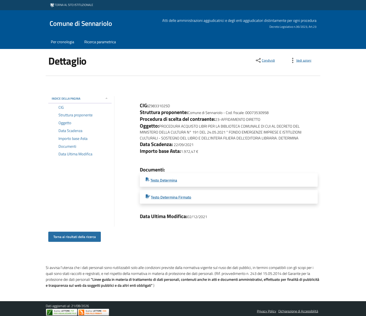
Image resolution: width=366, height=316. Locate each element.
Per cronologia (62, 42)
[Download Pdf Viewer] (62, 312)
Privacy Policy (266, 311)
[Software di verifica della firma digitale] (93, 312)
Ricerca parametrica (100, 42)
